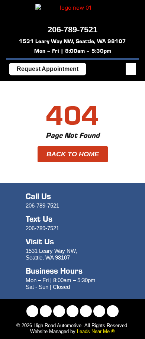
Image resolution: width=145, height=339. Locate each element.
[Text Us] (14, 223)
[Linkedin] (99, 311)
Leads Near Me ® (96, 331)
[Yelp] (86, 311)
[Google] (113, 311)
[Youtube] (72, 311)
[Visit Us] (14, 249)
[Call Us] (14, 200)
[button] (131, 69)
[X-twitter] (59, 311)
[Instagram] (46, 311)
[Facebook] (32, 311)
